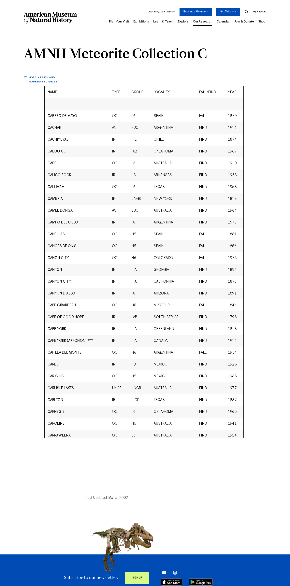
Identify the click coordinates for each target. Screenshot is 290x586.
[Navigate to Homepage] (50, 17)
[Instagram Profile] (173, 572)
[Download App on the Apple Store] (171, 582)
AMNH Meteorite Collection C (115, 54)
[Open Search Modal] (246, 12)
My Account (259, 12)
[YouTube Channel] (163, 572)
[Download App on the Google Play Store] (201, 582)
